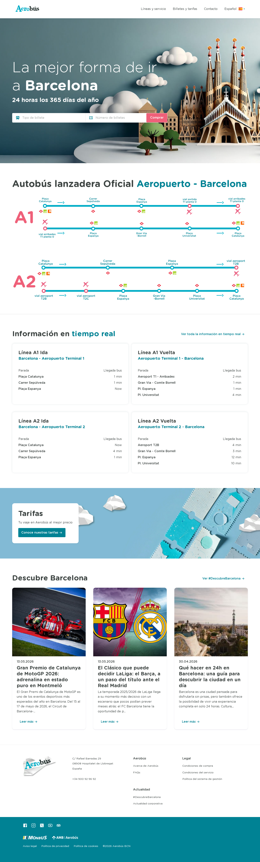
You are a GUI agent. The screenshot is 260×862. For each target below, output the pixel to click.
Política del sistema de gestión (202, 779)
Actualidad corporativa (148, 803)
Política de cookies (86, 846)
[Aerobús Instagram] (33, 826)
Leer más (26, 721)
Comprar (156, 117)
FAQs (136, 772)
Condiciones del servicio (198, 772)
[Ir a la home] (27, 9)
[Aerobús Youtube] (50, 826)
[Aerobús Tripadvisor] (58, 826)
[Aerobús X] (42, 826)
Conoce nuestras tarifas (39, 532)
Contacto (211, 8)
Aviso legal (30, 846)
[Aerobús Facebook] (25, 826)
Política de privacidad (55, 846)
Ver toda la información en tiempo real (211, 334)
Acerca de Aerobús (145, 766)
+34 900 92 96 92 (84, 779)
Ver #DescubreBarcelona (221, 578)
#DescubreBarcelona (147, 797)
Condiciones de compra (197, 766)
